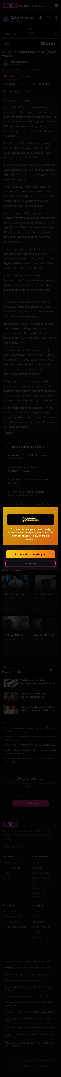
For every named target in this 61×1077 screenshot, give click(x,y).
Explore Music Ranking (28, 554)
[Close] (54, 511)
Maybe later (31, 563)
